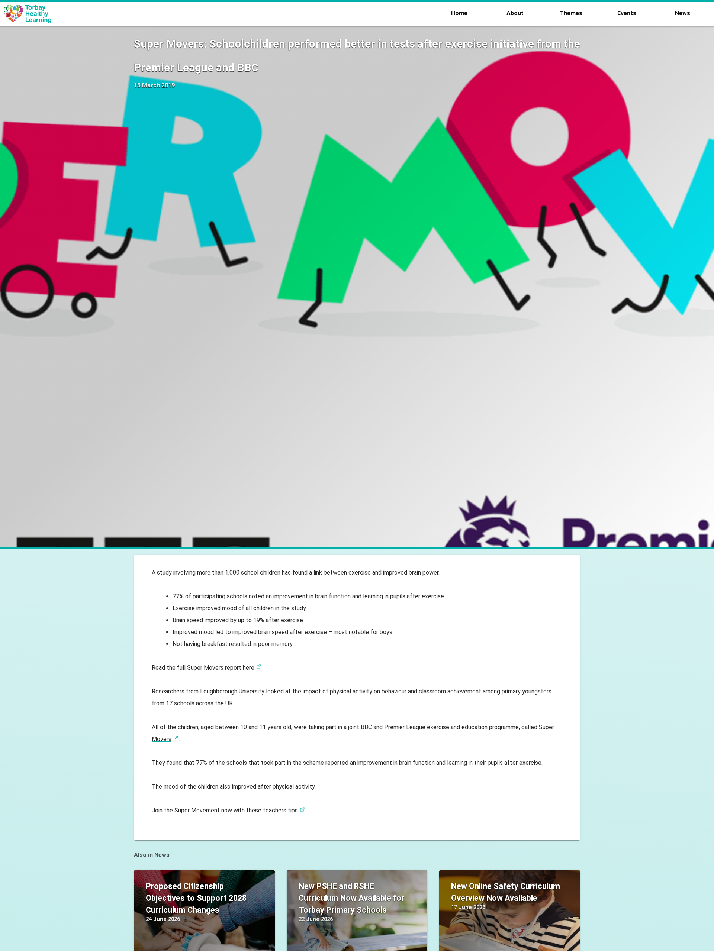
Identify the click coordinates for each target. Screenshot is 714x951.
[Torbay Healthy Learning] (221, 14)
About (515, 13)
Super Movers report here (220, 667)
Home (459, 13)
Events (626, 13)
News (682, 13)
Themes (571, 13)
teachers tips (280, 810)
